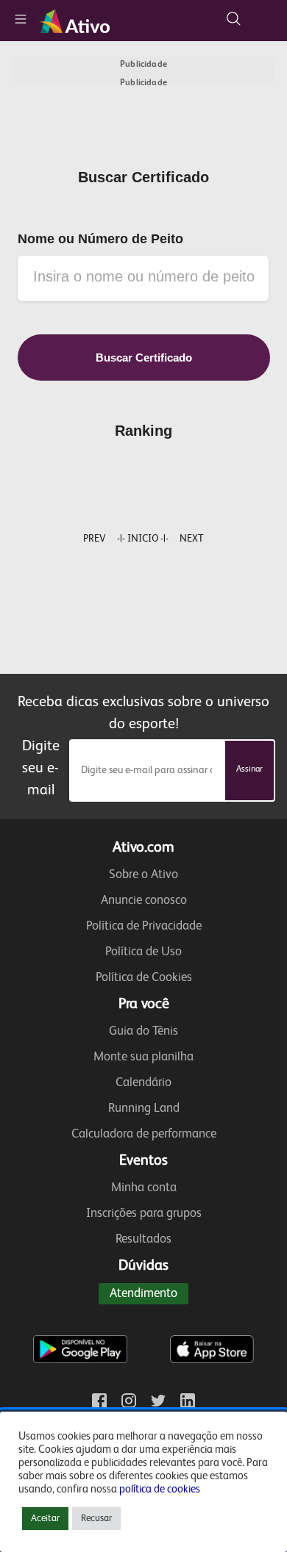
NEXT (192, 539)
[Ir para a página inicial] (77, 21)
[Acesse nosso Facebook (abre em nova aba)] (99, 1400)
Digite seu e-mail (41, 768)
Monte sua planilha (143, 1057)
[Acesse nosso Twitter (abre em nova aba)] (158, 1400)
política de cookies (159, 1489)
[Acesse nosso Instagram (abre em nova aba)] (128, 1400)
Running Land (144, 1108)
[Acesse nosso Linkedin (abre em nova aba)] (187, 1400)
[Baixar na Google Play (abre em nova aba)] (80, 1319)
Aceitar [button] (45, 1518)
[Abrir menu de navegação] (20, 20)
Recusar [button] (96, 1518)
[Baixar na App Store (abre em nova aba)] (212, 1319)
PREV (94, 539)
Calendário (143, 1083)
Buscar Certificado (144, 357)
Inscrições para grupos (144, 1213)
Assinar (249, 769)
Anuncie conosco (144, 900)
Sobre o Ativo (143, 875)
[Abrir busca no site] (233, 18)
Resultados (143, 1239)
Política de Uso (143, 952)
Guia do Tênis (143, 1031)
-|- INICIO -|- (143, 539)
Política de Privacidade (144, 926)
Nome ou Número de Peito (100, 238)
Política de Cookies (144, 977)
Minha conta (144, 1188)
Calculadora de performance (143, 1134)
